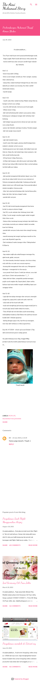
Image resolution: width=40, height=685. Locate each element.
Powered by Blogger (21, 679)
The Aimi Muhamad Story (14, 6)
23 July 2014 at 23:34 (19, 438)
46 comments (14, 667)
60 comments (14, 545)
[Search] (31, 4)
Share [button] (5, 422)
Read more (33, 545)
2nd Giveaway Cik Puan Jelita (17, 582)
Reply (11, 444)
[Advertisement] (20, 490)
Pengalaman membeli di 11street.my (19, 643)
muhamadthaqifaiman (12, 419)
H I (10, 438)
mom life (12, 416)
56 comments (14, 606)
